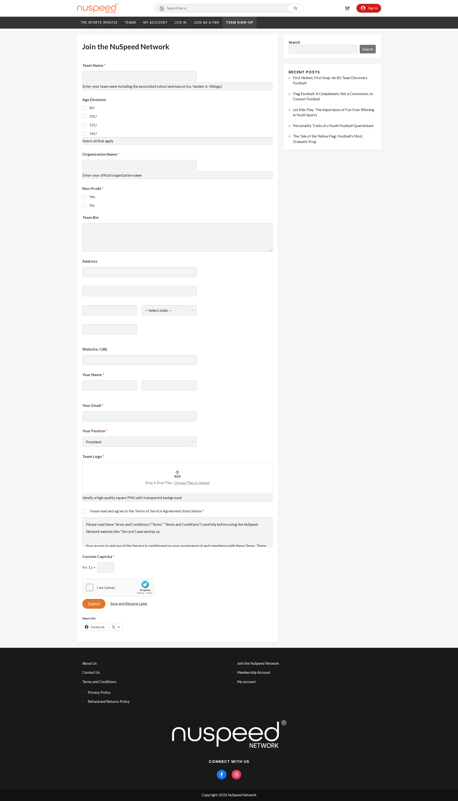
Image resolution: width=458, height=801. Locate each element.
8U (91, 107)
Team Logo (93, 456)
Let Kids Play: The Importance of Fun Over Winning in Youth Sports (333, 112)
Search (294, 42)
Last (145, 394)
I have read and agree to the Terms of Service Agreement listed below (146, 511)
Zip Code (89, 338)
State (146, 318)
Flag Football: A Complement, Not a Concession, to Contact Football (333, 96)
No (92, 205)
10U (93, 116)
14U (93, 133)
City (85, 318)
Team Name (94, 65)
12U (93, 124)
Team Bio (90, 217)
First (85, 394)
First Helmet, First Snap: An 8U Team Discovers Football (330, 80)
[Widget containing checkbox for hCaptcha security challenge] (118, 587)
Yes (92, 196)
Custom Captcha (98, 556)
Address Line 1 (93, 280)
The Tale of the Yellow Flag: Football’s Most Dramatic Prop (328, 139)
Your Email (92, 405)
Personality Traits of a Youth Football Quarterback (333, 125)
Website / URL (95, 349)
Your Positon (95, 431)
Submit (94, 603)
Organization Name (101, 154)
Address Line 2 (93, 299)
